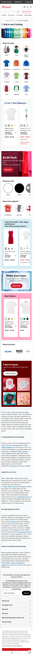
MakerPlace (18, 2)
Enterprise (29, 2)
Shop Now (8, 169)
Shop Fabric (16, 286)
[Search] (18, 11)
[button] (16, 652)
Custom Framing (6, 2)
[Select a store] (25, 7)
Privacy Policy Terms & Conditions (12, 645)
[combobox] (9, 12)
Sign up (26, 593)
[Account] (28, 7)
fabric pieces (22, 451)
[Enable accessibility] (29, 652)
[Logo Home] (6, 7)
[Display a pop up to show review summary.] (16, 133)
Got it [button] (16, 649)
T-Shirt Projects (10, 373)
